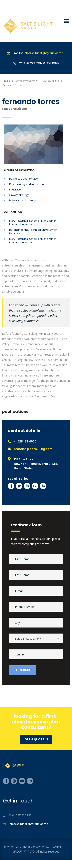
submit (25, 670)
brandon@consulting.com (33, 449)
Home (6, 80)
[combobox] (36, 638)
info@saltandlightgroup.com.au (44, 53)
